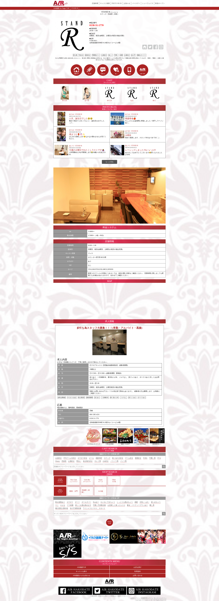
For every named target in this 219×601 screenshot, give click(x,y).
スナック (107, 458)
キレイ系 (97, 461)
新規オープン (160, 3)
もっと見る (109, 162)
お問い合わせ (137, 575)
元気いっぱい (144, 502)
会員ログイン (135, 598)
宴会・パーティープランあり (137, 505)
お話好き (58, 458)
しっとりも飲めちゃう (125, 502)
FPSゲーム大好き (70, 458)
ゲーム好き (129, 458)
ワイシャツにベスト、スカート (94, 508)
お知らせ (127, 3)
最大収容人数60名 (61, 508)
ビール (91, 458)
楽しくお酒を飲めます (83, 505)
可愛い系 (152, 458)
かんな (62, 505)
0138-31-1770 (96, 25)
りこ (57, 505)
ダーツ (77, 502)
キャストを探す (81, 571)
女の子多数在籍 (75, 508)
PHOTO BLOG (117, 3)
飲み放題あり (60, 502)
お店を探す (138, 567)
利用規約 (137, 571)
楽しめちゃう (156, 502)
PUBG (145, 458)
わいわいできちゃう (108, 502)
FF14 (159, 458)
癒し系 (152, 505)
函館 (136, 502)
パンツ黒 (123, 461)
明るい (78, 461)
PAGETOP (109, 522)
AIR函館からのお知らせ (81, 575)
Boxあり (96, 502)
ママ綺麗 (70, 505)
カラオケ (70, 502)
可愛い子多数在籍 (99, 505)
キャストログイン (160, 598)
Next (167, 195)
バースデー (136, 3)
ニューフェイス (147, 3)
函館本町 (99, 458)
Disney (57, 461)
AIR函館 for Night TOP (61, 8)
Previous (52, 195)
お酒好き (71, 461)
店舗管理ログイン (147, 598)
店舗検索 (95, 3)
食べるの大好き (117, 458)
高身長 (64, 461)
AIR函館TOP (81, 567)
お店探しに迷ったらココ (116, 505)
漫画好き (138, 458)
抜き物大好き (88, 461)
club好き (106, 461)
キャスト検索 (105, 3)
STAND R (74, 8)
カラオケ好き (82, 458)
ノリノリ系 (114, 461)
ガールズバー (86, 502)
